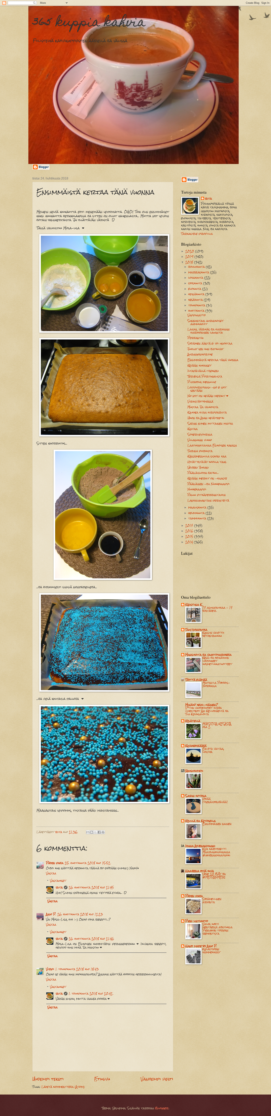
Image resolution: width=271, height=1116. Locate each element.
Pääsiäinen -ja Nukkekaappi (208, 484)
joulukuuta (197, 267)
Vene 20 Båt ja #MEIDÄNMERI (214, 875)
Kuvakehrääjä (196, 746)
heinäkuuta (196, 294)
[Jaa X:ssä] (95, 832)
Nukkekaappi (196, 489)
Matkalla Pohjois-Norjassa (216, 684)
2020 (190, 251)
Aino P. (51, 914)
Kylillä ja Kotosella (200, 821)
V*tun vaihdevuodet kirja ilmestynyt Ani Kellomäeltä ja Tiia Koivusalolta (207, 711)
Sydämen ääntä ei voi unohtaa (209, 343)
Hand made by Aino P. (201, 946)
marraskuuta (199, 272)
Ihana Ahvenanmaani (200, 846)
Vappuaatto (196, 315)
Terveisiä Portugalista (204, 376)
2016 (189, 531)
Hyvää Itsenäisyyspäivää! (215, 800)
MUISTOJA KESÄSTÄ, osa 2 (217, 725)
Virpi (50, 969)
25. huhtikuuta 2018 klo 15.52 (87, 863)
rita (59, 887)
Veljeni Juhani (198, 467)
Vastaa (51, 873)
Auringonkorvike (200, 354)
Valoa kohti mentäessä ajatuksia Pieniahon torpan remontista (218, 928)
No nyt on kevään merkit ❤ (207, 396)
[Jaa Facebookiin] (99, 832)
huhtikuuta (196, 311)
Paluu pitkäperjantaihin (206, 495)
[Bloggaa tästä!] (92, 832)
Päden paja (54, 863)
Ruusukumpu (194, 771)
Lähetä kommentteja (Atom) (63, 1087)
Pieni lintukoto (196, 921)
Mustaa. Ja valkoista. (203, 407)
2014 (189, 542)
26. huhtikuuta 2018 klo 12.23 (80, 914)
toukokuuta (197, 305)
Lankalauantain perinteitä (208, 500)
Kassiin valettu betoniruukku (213, 634)
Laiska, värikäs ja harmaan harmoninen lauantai (208, 330)
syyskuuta (195, 283)
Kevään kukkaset (199, 365)
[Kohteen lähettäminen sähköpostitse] (88, 832)
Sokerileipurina (199, 434)
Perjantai (195, 338)
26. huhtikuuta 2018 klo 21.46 (91, 939)
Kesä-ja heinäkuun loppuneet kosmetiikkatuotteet (217, 661)
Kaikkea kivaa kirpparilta (207, 412)
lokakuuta (196, 278)
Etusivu (102, 1079)
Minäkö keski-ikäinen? (201, 705)
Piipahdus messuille (201, 382)
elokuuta (195, 289)
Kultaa (192, 429)
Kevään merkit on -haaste (207, 478)
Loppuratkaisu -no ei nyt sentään (207, 388)
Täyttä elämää (196, 680)
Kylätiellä (192, 721)
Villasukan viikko (199, 440)
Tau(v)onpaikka (196, 630)
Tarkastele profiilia (197, 234)
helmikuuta (197, 513)
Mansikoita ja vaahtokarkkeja (208, 655)
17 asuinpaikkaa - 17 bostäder (218, 609)
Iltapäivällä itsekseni (203, 371)
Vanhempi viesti (157, 1079)
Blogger (162, 1108)
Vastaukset (58, 881)
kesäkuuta (196, 300)
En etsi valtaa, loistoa (213, 750)
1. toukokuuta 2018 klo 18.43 (77, 969)
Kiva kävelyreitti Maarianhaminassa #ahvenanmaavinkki (216, 852)
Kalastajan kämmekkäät (211, 950)
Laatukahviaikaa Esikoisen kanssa (212, 445)
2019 (189, 257)
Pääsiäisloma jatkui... (203, 473)
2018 (189, 262)
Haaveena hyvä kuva (199, 871)
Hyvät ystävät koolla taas (206, 462)
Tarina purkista (199, 451)
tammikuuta (197, 518)
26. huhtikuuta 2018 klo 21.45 (91, 887)
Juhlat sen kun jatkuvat (205, 349)
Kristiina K (193, 605)
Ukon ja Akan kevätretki (205, 418)
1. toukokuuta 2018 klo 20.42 (91, 994)
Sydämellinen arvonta (212, 900)
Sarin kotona (195, 796)
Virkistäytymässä (200, 401)
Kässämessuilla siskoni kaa (206, 456)
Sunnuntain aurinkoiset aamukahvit (205, 322)
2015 (189, 536)
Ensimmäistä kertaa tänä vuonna (212, 360)
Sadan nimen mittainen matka (210, 424)
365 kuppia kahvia (89, 23)
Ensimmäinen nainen (217, 824)
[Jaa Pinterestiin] (103, 832)
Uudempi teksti (48, 1079)
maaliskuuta (197, 507)
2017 (189, 525)
